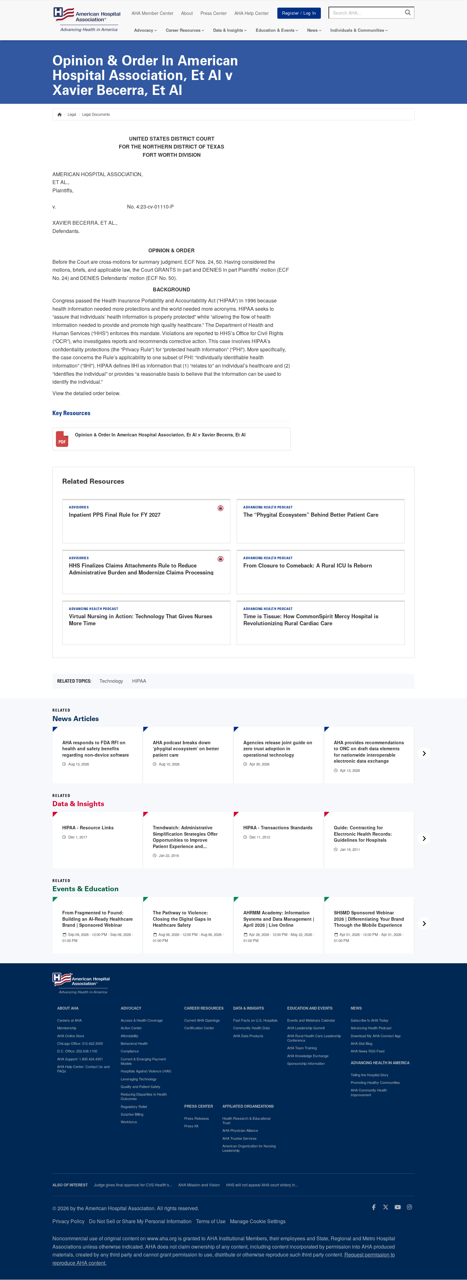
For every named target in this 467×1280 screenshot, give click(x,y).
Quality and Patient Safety (140, 1086)
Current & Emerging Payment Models (143, 1061)
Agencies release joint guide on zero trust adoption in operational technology (277, 748)
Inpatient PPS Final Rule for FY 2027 (114, 514)
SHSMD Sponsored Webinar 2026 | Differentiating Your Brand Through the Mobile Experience (369, 918)
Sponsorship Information (306, 1063)
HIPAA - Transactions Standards (278, 827)
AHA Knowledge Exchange (307, 1055)
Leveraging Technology (139, 1079)
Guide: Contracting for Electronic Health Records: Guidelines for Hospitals (363, 833)
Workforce (129, 1121)
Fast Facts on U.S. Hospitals (255, 1020)
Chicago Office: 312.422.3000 (80, 1043)
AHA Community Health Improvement (369, 1092)
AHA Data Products (248, 1035)
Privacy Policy (68, 1221)
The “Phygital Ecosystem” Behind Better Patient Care (310, 514)
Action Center (131, 1027)
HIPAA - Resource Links (88, 827)
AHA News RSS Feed (367, 1051)
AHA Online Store (70, 1035)
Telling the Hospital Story (370, 1074)
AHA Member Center (152, 13)
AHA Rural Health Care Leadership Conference (314, 1038)
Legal (72, 114)
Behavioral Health (134, 1043)
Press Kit (191, 1126)
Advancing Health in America (380, 1062)
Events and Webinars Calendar (311, 1020)
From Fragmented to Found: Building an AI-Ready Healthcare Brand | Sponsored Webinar (97, 918)
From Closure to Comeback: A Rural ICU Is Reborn (307, 565)
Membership (66, 1027)
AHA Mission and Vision (199, 1185)
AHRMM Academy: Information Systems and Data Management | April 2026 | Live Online (278, 918)
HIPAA (139, 680)
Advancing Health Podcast (371, 1027)
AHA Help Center (251, 13)
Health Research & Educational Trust (246, 1120)
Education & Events (275, 30)
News (312, 30)
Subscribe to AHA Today (370, 1020)
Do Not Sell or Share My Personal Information (140, 1221)
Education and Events (310, 1008)
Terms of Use (211, 1221)
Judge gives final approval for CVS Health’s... (133, 1185)
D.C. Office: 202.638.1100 (77, 1051)
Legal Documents (96, 114)
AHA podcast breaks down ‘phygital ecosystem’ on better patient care (186, 748)
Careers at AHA (69, 1020)
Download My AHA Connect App (376, 1035)
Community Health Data (251, 1027)
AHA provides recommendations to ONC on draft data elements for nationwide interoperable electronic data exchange (369, 751)
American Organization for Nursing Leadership (249, 1148)
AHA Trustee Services (239, 1138)
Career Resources (183, 30)
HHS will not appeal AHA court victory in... (262, 1185)
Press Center (213, 13)
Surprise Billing (132, 1114)
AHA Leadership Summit (306, 1027)
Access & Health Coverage (142, 1020)
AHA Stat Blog (361, 1043)
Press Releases (196, 1118)
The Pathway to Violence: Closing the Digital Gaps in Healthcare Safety (182, 918)
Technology (111, 680)
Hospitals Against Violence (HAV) (146, 1071)
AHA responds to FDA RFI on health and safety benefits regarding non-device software (95, 748)
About (187, 13)
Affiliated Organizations (248, 1106)
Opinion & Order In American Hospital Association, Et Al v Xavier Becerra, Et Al (160, 434)
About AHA (67, 1008)
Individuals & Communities (357, 30)
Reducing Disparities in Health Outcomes (144, 1096)
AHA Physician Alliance (240, 1130)
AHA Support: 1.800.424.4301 (80, 1059)
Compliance (130, 1051)
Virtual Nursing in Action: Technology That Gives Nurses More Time (140, 619)
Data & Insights (228, 30)
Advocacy (143, 30)
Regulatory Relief (134, 1106)
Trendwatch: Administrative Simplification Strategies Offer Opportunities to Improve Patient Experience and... (185, 836)
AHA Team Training (302, 1047)
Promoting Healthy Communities (375, 1082)
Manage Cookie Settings (258, 1221)
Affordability (130, 1035)
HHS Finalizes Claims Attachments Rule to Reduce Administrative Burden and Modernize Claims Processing (141, 568)
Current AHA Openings (202, 1020)
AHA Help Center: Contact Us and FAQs (83, 1068)
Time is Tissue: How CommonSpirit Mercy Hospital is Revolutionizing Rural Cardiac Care (310, 619)
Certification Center (199, 1027)
